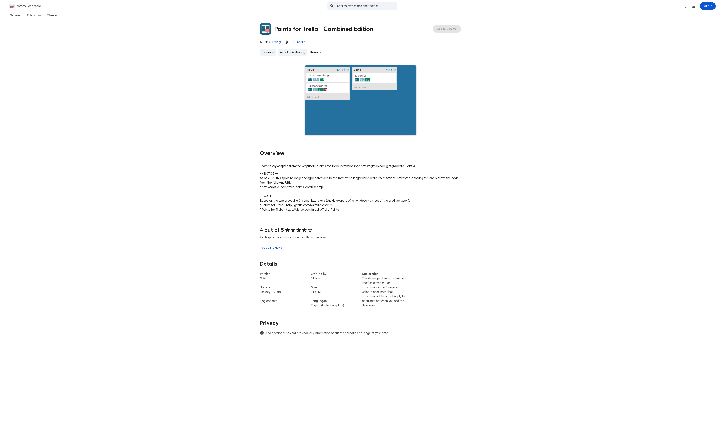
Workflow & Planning (292, 52)
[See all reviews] (272, 247)
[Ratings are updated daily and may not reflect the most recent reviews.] (286, 42)
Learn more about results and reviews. (301, 237)
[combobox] (367, 6)
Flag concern (268, 301)
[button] (693, 6)
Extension (268, 52)
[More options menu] (685, 6)
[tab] (15, 15)
